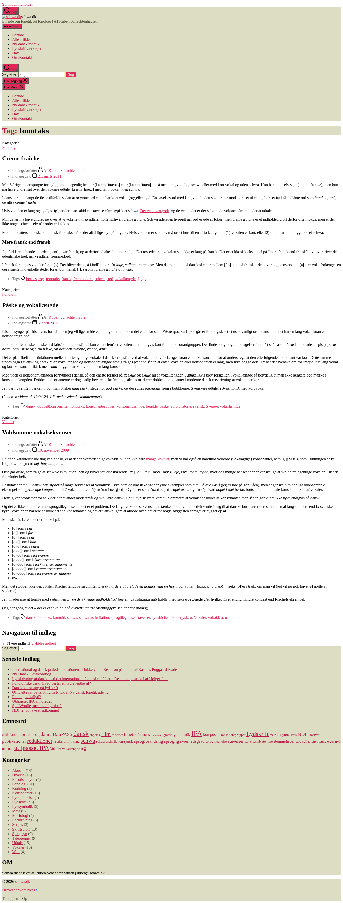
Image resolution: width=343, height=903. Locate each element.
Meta (16, 811)
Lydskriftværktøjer (26, 48)
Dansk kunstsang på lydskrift (35, 688)
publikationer (14, 741)
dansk (30, 406)
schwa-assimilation (94, 617)
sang (76, 741)
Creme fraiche (20, 158)
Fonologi (9, 147)
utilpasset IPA (31, 747)
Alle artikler (21, 39)
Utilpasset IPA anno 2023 (32, 701)
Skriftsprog (21, 829)
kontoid (59, 617)
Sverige (212, 406)
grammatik (181, 734)
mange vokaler (157, 459)
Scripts (17, 824)
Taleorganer (21, 838)
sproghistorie (181, 406)
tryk (338, 741)
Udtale (17, 843)
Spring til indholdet (17, 4)
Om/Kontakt (22, 57)
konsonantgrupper (100, 406)
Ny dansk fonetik (25, 44)
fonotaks (53, 279)
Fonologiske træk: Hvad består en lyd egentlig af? (51, 683)
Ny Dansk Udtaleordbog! (32, 674)
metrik (274, 735)
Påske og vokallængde (30, 305)
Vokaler (8, 422)
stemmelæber (284, 741)
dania (46, 734)
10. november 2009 (53, 450)
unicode (7, 749)
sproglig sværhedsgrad (184, 741)
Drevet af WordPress (18, 890)
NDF (302, 734)
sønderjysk (179, 617)
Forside (18, 35)
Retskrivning (22, 820)
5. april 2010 (48, 323)
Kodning (19, 788)
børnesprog (35, 279)
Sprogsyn (19, 834)
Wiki (16, 852)
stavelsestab (253, 741)
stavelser (143, 617)
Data (16, 53)
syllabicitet (160, 617)
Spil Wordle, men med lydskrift (37, 706)
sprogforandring (148, 741)
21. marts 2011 (49, 176)
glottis (167, 735)
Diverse (18, 775)
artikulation (10, 735)
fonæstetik (156, 735)
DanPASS (62, 734)
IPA (196, 733)
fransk (66, 279)
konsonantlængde (130, 406)
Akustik (18, 770)
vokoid (213, 617)
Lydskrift (257, 734)
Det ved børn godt (154, 211)
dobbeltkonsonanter (52, 406)
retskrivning (62, 741)
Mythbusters (288, 735)
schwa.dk (22, 881)
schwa (100, 279)
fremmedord (83, 279)
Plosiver (313, 735)
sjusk (128, 741)
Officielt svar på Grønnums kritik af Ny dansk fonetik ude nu (60, 692)
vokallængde (125, 279)
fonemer (117, 735)
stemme (267, 741)
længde (152, 406)
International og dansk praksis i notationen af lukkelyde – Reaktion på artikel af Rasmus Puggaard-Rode (94, 669)
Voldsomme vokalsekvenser (37, 432)
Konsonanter (22, 793)
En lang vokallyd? (26, 697)
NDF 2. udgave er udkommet (35, 710)
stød (110, 279)
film (106, 734)
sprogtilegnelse (123, 617)
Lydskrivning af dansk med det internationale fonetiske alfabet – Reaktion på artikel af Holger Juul (90, 678)
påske (164, 406)
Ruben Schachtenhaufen (68, 170)
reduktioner (39, 741)
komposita (211, 734)
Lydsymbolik (22, 806)
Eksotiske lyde (23, 779)
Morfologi (20, 815)
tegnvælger (326, 741)
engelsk (95, 735)
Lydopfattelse (22, 797)
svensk (198, 406)
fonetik (130, 734)
